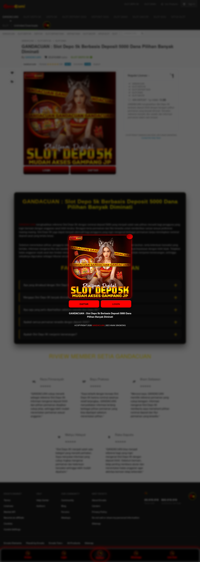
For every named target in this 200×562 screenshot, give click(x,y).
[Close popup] (130, 236)
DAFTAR (84, 303)
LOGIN (116, 303)
